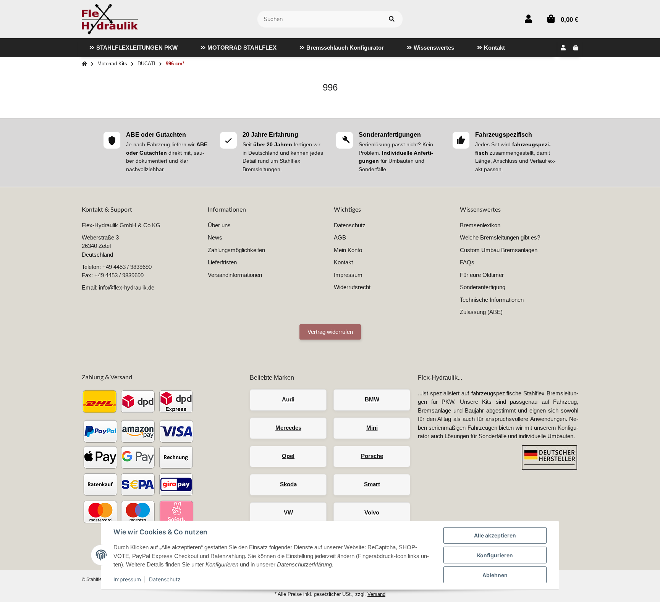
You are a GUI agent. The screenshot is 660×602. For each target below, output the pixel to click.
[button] (528, 19)
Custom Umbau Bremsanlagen (498, 250)
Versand (376, 594)
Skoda (288, 484)
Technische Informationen (492, 299)
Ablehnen (495, 575)
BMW (372, 399)
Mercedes (288, 427)
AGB (340, 237)
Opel (288, 456)
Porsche (372, 456)
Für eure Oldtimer (482, 275)
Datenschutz (165, 579)
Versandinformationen (235, 275)
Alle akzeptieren (495, 535)
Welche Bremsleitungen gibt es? (500, 237)
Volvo (371, 512)
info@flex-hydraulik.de (126, 287)
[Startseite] (84, 64)
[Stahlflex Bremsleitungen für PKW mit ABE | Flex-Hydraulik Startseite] (110, 18)
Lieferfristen (222, 262)
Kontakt (343, 262)
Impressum (127, 579)
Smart (372, 484)
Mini (372, 427)
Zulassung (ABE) (481, 312)
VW (288, 512)
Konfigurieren (495, 555)
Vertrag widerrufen (330, 332)
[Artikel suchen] (392, 19)
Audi (288, 399)
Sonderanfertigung (482, 287)
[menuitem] (133, 47)
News (215, 237)
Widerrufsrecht (352, 287)
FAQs (467, 262)
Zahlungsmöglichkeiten (236, 250)
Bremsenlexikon (480, 225)
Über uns (219, 225)
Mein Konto (348, 250)
